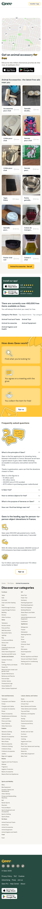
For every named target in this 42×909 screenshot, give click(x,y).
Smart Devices (6, 723)
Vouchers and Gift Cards (9, 654)
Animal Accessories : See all (21, 266)
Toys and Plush (25, 711)
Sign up (21, 409)
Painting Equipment (26, 602)
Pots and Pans (6, 628)
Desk (3, 605)
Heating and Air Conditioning (29, 661)
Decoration (24, 736)
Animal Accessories (9, 323)
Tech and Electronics (8, 696)
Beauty (4, 758)
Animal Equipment (29, 323)
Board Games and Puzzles (28, 706)
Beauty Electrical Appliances (10, 774)
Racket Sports (6, 803)
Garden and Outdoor (8, 656)
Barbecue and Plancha (8, 676)
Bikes (3, 785)
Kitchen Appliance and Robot (29, 656)
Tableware (5, 623)
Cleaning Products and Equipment (8, 648)
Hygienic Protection (7, 769)
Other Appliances (26, 664)
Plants (3, 662)
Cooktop (23, 642)
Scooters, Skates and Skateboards (8, 790)
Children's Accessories (8, 751)
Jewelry (4, 754)
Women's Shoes (6, 734)
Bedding (4, 612)
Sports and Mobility (7, 781)
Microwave (24, 649)
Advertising (6, 880)
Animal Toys (26, 319)
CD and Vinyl (24, 704)
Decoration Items (7, 633)
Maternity (24, 751)
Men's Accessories (7, 744)
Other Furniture (6, 617)
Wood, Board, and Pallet (28, 612)
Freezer (23, 629)
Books (22, 699)
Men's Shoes (5, 741)
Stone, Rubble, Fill (7, 686)
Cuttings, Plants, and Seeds (9, 665)
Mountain (4, 805)
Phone (3, 711)
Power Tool (24, 598)
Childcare (24, 728)
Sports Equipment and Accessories (8, 811)
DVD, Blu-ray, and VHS (27, 701)
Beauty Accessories (7, 772)
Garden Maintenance (8, 674)
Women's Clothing (7, 732)
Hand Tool (24, 595)
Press (14, 880)
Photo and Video (6, 721)
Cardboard (24, 621)
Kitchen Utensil (6, 625)
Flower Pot (5, 667)
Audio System (6, 718)
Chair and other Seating (8, 602)
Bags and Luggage (7, 756)
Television (4, 699)
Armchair (4, 600)
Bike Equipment (6, 787)
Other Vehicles (6, 794)
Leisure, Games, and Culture (29, 696)
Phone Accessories (7, 714)
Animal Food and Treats (11, 319)
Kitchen (4, 615)
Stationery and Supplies (28, 714)
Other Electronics (7, 726)
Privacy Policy (7, 876)
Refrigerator (24, 627)
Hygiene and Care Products (10, 762)
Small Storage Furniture (8, 607)
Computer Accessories (8, 709)
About (23, 884)
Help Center (14, 884)
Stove (22, 639)
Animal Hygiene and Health (9, 328)
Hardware (24, 600)
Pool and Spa (5, 678)
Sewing (23, 718)
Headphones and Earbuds (9, 716)
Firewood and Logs (7, 683)
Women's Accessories (8, 736)
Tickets (23, 726)
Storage (4, 645)
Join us (20, 880)
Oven (22, 647)
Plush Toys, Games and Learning (30, 746)
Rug (3, 638)
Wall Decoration (6, 630)
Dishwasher (24, 632)
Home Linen (5, 642)
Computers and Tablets (8, 701)
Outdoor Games (6, 681)
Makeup (4, 764)
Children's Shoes (6, 749)
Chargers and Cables (8, 706)
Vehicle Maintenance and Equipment (28, 618)
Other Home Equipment (8, 651)
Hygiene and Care (26, 741)
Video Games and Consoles (29, 709)
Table (3, 595)
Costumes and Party (27, 723)
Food (3, 834)
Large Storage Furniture (8, 610)
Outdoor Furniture (7, 660)
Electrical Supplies (26, 607)
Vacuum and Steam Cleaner (29, 659)
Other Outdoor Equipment (9, 688)
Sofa (3, 598)
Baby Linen (24, 744)
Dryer (22, 637)
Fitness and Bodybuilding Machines (9, 797)
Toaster (23, 654)
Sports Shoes (5, 816)
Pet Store (11, 583)
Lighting (4, 635)
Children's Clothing (7, 746)
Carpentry (24, 615)
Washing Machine (26, 634)
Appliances (24, 624)
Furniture (4, 592)
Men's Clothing (6, 739)
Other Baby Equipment (27, 754)
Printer (4, 704)
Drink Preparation (26, 651)
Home (4, 583)
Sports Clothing (6, 814)
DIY (22, 592)
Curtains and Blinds (7, 640)
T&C (15, 876)
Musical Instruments (27, 721)
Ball (3, 800)
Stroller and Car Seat (27, 732)
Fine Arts (23, 716)
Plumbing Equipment (27, 605)
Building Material (26, 610)
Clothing (23, 739)
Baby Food (24, 756)
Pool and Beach (6, 807)
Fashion (4, 728)
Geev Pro (5, 884)
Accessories (24, 749)
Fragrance (5, 767)
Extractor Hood (25, 644)
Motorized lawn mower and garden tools (9, 670)
